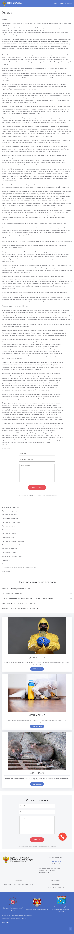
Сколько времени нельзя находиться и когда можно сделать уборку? (28, 598)
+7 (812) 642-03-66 (55, 861)
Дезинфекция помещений (10, 507)
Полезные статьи (7, 564)
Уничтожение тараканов (9, 514)
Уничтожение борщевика (10, 518)
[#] (70, 928)
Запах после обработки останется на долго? (18, 603)
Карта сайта (5, 922)
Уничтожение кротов (8, 526)
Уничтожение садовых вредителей (13, 541)
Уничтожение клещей (9, 533)
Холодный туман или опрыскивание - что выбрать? (21, 608)
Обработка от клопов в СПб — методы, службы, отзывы (21, 567)
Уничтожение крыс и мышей (11, 522)
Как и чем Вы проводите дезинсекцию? (16, 589)
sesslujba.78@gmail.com (55, 864)
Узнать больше (37, 668)
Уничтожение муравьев (9, 549)
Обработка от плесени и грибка (12, 556)
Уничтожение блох (8, 537)
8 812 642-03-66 (59, 3)
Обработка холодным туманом (11, 511)
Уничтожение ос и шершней (11, 545)
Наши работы (6, 571)
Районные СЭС (6, 560)
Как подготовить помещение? (13, 594)
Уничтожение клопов (9, 530)
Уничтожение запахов (9, 552)
